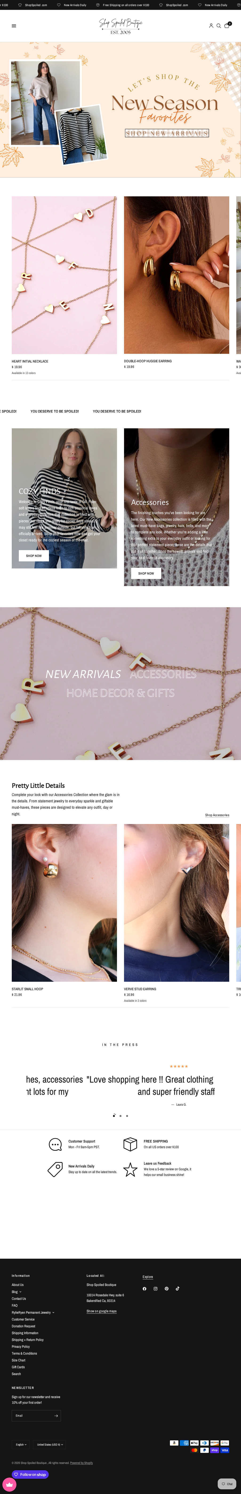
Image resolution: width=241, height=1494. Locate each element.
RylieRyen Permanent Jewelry (31, 1312)
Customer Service (23, 1319)
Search (16, 1373)
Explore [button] (148, 1277)
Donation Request (23, 1326)
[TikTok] (181, 1288)
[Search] (219, 26)
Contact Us (19, 1298)
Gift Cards (18, 1366)
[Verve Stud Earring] (176, 903)
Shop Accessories (217, 815)
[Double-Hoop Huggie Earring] (176, 275)
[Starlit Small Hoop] (64, 903)
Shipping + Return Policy (28, 1339)
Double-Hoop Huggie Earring (148, 361)
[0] (226, 26)
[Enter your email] (56, 1415)
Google (183, 1169)
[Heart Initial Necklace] (64, 275)
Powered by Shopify (81, 1463)
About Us (18, 1284)
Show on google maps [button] (102, 1311)
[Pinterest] (170, 1289)
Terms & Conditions (24, 1353)
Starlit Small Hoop (27, 988)
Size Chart (18, 1360)
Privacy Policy (21, 1346)
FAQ (15, 1305)
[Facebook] (148, 1289)
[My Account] (211, 26)
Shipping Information (25, 1332)
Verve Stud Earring (140, 988)
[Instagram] (159, 1289)
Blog (15, 1291)
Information (21, 1275)
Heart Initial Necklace (30, 361)
